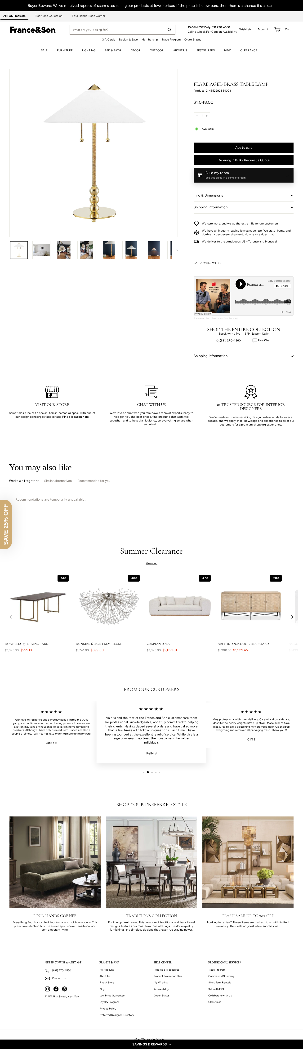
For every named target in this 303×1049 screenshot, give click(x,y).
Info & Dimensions (208, 195)
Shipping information (210, 207)
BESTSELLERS (205, 50)
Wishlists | (247, 29)
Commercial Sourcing (221, 976)
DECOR (135, 50)
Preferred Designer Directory (116, 1015)
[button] (151, 1044)
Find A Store (106, 982)
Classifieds (214, 1002)
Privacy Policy (107, 1008)
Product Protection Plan (168, 976)
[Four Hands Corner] (55, 862)
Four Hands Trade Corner (88, 16)
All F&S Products (14, 16)
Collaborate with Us (220, 995)
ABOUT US (180, 50)
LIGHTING (88, 50)
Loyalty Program (109, 1002)
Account (263, 29)
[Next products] (292, 617)
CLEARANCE (248, 50)
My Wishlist (161, 982)
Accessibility (161, 989)
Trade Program (171, 39)
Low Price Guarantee (112, 995)
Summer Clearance (151, 551)
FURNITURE (65, 50)
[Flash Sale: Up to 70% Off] (248, 862)
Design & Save (128, 39)
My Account (106, 969)
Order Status (192, 39)
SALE (44, 50)
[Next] (175, 250)
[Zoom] (94, 153)
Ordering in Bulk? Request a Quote (244, 160)
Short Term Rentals (219, 982)
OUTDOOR (157, 50)
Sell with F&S (216, 989)
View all (151, 563)
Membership (150, 39)
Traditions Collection (49, 16)
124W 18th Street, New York (62, 996)
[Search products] (169, 29)
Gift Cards (108, 39)
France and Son (202, 318)
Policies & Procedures (166, 969)
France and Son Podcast (225, 318)
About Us (104, 976)
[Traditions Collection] (151, 862)
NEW (227, 50)
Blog (101, 989)
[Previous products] (11, 617)
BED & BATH (113, 50)
